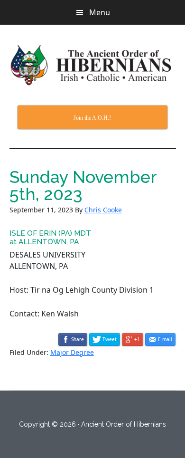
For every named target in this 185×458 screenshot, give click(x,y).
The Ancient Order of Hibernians (92, 65)
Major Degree (72, 352)
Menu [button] (99, 12)
